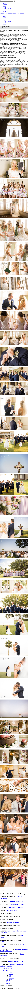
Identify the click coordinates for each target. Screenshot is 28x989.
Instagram (8, 983)
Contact (4, 11)
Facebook (8, 980)
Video (4, 7)
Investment (5, 10)
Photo (4, 6)
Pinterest (8, 982)
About (4, 3)
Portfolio (5, 4)
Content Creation (7, 8)
